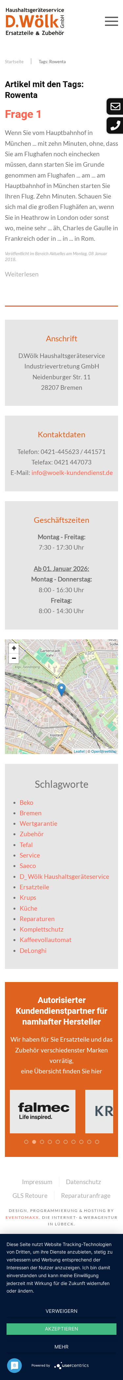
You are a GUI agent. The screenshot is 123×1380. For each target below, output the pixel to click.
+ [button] (14, 648)
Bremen (31, 813)
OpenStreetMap (103, 751)
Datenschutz (83, 1181)
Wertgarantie (38, 823)
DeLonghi (33, 950)
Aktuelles (57, 253)
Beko (26, 802)
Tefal (26, 844)
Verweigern (61, 1311)
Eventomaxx (22, 1217)
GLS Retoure (30, 1195)
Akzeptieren (61, 1329)
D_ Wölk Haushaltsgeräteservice (64, 876)
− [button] (14, 658)
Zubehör (32, 834)
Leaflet (79, 751)
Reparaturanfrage (86, 1195)
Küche (28, 908)
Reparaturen (37, 918)
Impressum (37, 1181)
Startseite (14, 61)
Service (30, 855)
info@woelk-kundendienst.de (72, 472)
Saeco (28, 865)
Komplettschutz (42, 929)
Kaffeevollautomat (46, 939)
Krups (28, 897)
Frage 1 (23, 114)
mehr (61, 1347)
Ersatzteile (34, 887)
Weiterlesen (22, 274)
